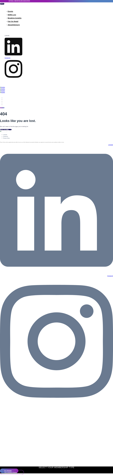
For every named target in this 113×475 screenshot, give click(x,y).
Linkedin (5, 134)
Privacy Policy (6, 138)
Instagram (5, 136)
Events (10, 11)
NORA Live (12, 15)
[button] (2, 4)
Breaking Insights (14, 18)
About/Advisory (14, 25)
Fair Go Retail (13, 21)
